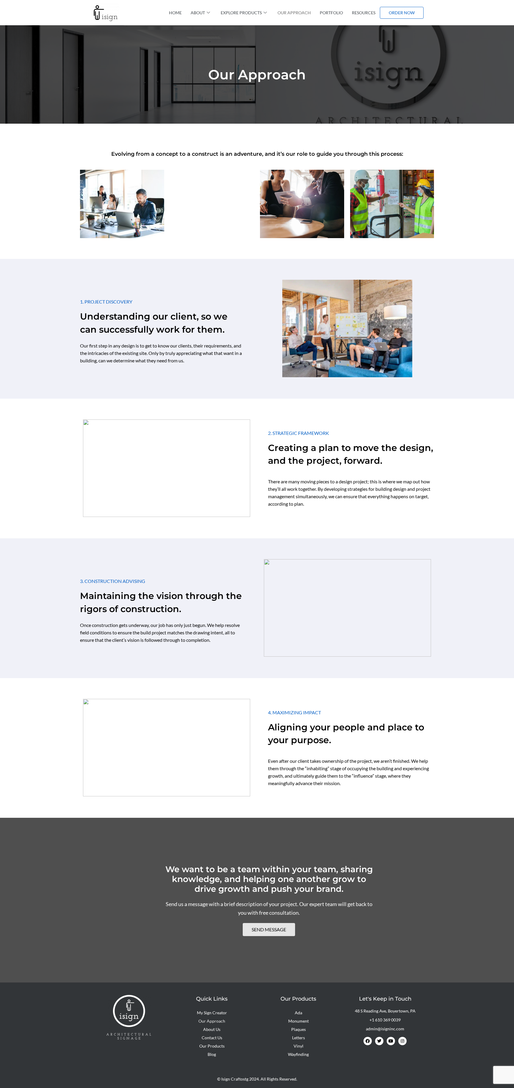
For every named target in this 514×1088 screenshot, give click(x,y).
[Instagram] (402, 1041)
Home (175, 12)
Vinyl (298, 1045)
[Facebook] (367, 1041)
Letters (298, 1037)
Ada (298, 1012)
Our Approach (294, 12)
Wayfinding (298, 1054)
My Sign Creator (212, 1012)
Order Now (402, 12)
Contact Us (212, 1037)
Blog (212, 1054)
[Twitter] (379, 1041)
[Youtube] (391, 1041)
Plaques (298, 1029)
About (198, 12)
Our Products (212, 1045)
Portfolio (331, 12)
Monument (298, 1020)
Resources (363, 12)
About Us (211, 1029)
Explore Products (241, 12)
